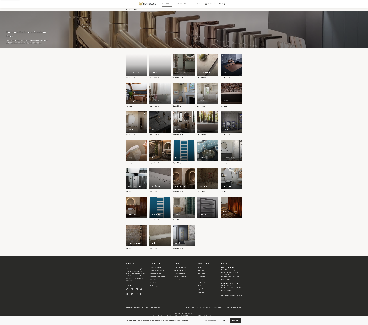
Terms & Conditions (203, 307)
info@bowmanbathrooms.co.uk (231, 295)
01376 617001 (225, 279)
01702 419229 (226, 290)
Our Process (154, 286)
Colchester (201, 280)
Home (128, 9)
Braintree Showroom (228, 268)
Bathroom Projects (180, 268)
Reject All (223, 321)
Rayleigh (200, 289)
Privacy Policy (190, 307)
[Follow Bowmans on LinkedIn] (136, 289)
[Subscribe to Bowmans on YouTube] (127, 294)
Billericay (201, 268)
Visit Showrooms (179, 274)
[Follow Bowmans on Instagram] (132, 289)
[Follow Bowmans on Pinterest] (141, 289)
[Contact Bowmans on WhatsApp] (141, 294)
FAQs (227, 307)
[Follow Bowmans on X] (132, 294)
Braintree (201, 271)
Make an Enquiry (236, 307)
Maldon (200, 286)
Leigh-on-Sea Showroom (229, 283)
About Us (177, 280)
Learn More (129, 77)
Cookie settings (217, 307)
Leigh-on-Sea (202, 283)
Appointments (209, 4)
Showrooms (181, 4)
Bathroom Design (155, 268)
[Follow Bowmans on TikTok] (136, 294)
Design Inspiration (180, 271)
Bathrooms (166, 4)
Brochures (196, 4)
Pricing (222, 4)
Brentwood (201, 274)
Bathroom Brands (155, 280)
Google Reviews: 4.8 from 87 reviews (184, 313)
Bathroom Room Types (157, 277)
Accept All (235, 321)
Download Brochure (180, 277)
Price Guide (153, 283)
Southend (201, 292)
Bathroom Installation (157, 271)
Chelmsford (201, 277)
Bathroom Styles (155, 274)
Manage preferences (210, 320)
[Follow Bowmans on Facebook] (127, 289)
